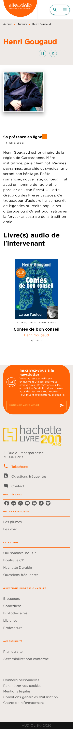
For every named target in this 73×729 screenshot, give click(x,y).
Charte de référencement (23, 703)
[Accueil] (20, 9)
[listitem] (6, 503)
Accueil (7, 24)
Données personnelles (21, 680)
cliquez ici (58, 394)
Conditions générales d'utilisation (30, 697)
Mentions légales (16, 691)
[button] (48, 53)
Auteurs (22, 24)
